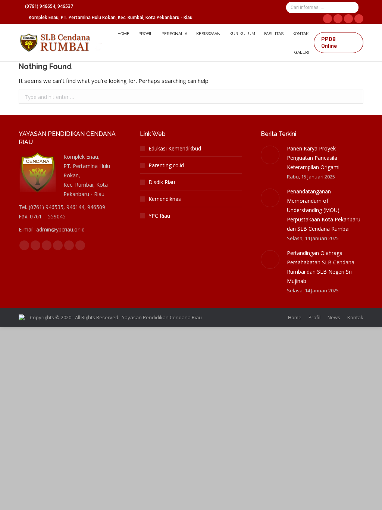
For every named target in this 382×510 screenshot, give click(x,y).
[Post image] (270, 155)
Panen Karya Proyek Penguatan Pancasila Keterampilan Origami (313, 158)
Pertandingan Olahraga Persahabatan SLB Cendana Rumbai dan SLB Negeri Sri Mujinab (320, 266)
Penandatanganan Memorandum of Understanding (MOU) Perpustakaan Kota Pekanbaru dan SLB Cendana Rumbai (323, 210)
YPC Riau (159, 215)
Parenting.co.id (166, 165)
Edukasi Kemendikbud (174, 148)
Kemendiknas (164, 198)
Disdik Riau (161, 182)
